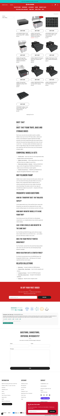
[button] (2, 414)
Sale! (43, 9)
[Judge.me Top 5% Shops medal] (47, 309)
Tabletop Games (17, 7)
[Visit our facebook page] (41, 395)
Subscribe (52, 411)
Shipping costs (5, 389)
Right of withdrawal (6, 401)
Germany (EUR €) (5, 4)
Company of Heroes (22, 272)
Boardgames (24, 7)
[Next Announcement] (42, 1)
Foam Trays (31, 9)
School (36, 7)
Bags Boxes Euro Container (26, 393)
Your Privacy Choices (6, 395)
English (11, 4)
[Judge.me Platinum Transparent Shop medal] (37, 309)
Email (32, 343)
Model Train (38, 9)
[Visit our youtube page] (49, 395)
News (3, 391)
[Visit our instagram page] (44, 395)
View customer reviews (8, 323)
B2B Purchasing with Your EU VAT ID (9, 383)
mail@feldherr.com (44, 383)
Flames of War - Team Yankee (24, 269)
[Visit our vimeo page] (46, 395)
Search (3, 393)
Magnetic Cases (42, 7)
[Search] (52, 5)
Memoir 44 (20, 278)
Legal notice (4, 397)
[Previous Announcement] (17, 1)
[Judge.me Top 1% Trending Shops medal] (42, 309)
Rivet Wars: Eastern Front (23, 274)
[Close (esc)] (56, 403)
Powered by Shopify (48, 415)
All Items (3, 387)
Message (12, 348)
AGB (3, 399)
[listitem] (30, 1)
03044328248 (43, 386)
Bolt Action (20, 267)
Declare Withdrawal (7, 404)
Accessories (31, 7)
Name (11, 343)
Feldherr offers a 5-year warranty (8, 385)
